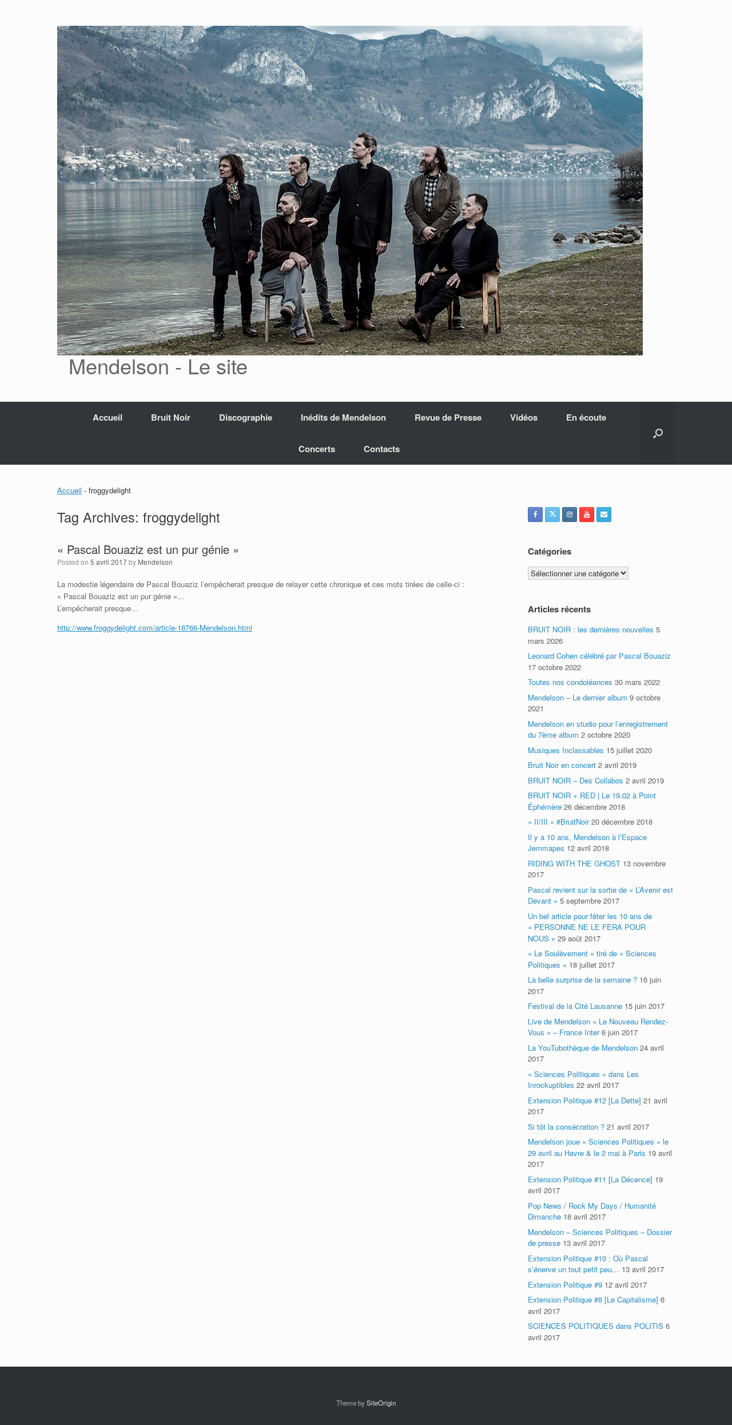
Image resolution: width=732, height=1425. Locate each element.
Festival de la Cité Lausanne (575, 1005)
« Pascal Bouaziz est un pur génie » (148, 549)
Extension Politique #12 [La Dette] (584, 1100)
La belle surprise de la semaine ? (582, 979)
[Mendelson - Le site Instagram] (569, 514)
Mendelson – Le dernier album (577, 697)
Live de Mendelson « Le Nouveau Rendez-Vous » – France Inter (598, 1027)
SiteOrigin (381, 1402)
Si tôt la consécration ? (566, 1126)
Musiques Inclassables (566, 750)
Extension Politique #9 (565, 1284)
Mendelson (155, 562)
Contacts (382, 448)
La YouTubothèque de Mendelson (583, 1047)
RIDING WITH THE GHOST (574, 863)
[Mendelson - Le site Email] (603, 514)
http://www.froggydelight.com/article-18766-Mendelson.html (154, 627)
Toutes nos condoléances (570, 681)
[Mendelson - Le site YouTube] (586, 514)
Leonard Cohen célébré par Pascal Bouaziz (599, 655)
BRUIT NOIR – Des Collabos (575, 780)
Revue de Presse (448, 417)
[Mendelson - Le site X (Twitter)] (552, 514)
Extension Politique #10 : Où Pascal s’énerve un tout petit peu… (588, 1264)
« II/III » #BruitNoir (558, 821)
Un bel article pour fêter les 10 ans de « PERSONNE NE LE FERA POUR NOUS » (590, 927)
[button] (658, 433)
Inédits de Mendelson (343, 417)
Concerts (317, 448)
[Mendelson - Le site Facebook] (535, 514)
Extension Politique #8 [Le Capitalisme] (593, 1299)
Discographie (245, 417)
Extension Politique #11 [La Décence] (590, 1179)
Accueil (107, 417)
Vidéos (524, 417)
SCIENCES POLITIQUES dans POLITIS (595, 1325)
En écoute (586, 417)
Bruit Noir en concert (562, 764)
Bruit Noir (170, 417)
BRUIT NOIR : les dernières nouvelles (591, 629)
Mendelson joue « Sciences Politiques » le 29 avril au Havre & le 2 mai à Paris (598, 1147)
